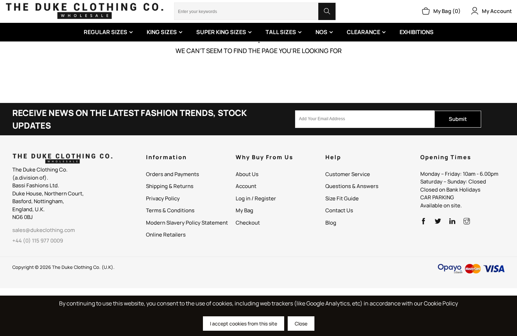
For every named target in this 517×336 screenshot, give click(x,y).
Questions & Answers (351, 186)
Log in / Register (256, 198)
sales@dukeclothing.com (43, 230)
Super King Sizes (221, 32)
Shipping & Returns (169, 186)
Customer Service (347, 174)
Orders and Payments (172, 174)
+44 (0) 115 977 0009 (37, 240)
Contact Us (339, 210)
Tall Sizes (281, 32)
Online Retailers (166, 234)
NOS (321, 32)
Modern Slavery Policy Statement (187, 222)
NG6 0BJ (22, 217)
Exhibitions (417, 32)
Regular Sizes (105, 32)
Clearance (363, 32)
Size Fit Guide (342, 198)
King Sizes (162, 32)
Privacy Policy (163, 198)
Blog (330, 222)
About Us (247, 174)
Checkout (248, 222)
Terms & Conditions (170, 210)
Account (246, 186)
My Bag (244, 210)
